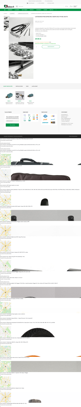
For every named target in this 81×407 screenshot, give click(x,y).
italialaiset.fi (12, 136)
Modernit (10, 9)
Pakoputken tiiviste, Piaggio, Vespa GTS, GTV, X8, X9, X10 (18, 271)
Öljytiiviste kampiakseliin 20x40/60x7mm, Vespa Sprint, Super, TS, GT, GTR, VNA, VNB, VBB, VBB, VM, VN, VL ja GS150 (31, 322)
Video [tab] (27, 86)
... (55, 9)
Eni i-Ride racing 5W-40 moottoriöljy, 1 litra (16, 256)
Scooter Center (43, 36)
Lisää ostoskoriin (51, 46)
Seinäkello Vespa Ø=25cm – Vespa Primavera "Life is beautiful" (20, 318)
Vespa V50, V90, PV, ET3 (23, 13)
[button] (9, 16)
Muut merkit (24, 9)
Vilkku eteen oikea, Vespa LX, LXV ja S (14, 277)
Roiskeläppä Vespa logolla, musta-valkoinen (16, 313)
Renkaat (32, 9)
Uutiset (45, 9)
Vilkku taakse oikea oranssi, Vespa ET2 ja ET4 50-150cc (18, 357)
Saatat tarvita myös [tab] (7, 86)
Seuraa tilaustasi (31, 3)
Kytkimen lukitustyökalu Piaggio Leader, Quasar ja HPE (18, 221)
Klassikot (17, 9)
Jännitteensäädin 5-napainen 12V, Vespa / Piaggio (17, 372)
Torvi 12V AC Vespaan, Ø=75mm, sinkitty (15, 298)
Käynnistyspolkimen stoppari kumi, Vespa (15, 388)
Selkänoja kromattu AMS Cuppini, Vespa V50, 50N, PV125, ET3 (19, 206)
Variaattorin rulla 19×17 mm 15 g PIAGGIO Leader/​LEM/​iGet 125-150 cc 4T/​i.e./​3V (23, 144)
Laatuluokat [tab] (35, 86)
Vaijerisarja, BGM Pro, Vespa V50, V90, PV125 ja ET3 (17, 342)
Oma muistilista (41, 3)
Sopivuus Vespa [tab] (19, 86)
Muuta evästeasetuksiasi (73, 136)
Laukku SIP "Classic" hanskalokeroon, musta (16, 181)
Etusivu (5, 13)
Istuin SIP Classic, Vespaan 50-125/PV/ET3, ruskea (17, 252)
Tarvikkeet (38, 9)
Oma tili (51, 9)
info (50, 42)
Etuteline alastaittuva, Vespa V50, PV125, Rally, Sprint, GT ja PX (20, 138)
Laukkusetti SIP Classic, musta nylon (14, 165)
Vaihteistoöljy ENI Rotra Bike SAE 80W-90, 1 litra (17, 403)
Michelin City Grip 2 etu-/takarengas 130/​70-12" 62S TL (18, 337)
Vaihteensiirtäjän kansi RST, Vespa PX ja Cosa (16, 236)
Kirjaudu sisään (51, 3)
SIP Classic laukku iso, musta (13, 185)
